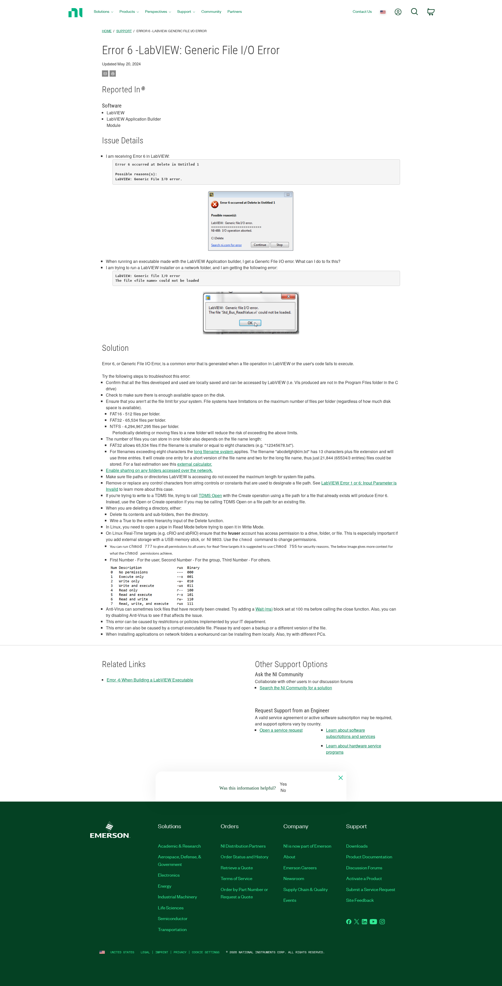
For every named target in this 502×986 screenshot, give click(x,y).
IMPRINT (161, 952)
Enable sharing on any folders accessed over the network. (159, 470)
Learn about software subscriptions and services (350, 733)
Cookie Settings (205, 952)
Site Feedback (360, 900)
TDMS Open (210, 495)
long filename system (214, 451)
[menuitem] (103, 12)
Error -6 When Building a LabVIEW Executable (150, 680)
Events (289, 900)
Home (107, 30)
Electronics (169, 875)
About (289, 856)
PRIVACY (180, 952)
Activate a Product (364, 878)
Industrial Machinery (177, 896)
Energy (165, 886)
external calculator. (194, 464)
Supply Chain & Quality (305, 889)
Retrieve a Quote (237, 867)
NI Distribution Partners (243, 846)
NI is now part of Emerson (307, 846)
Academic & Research (179, 846)
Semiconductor (172, 918)
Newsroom (293, 878)
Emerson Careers (300, 867)
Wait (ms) (264, 609)
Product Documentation (369, 856)
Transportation (172, 929)
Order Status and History (245, 856)
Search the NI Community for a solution (296, 688)
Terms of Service (236, 878)
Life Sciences (171, 907)
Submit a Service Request (370, 889)
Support (124, 30)
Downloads (357, 846)
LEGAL (145, 952)
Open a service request (281, 730)
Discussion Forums (364, 867)
